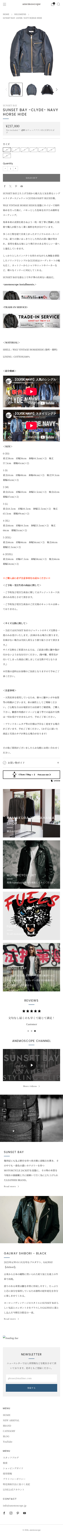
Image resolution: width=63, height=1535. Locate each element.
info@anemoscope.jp (14, 1505)
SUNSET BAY (10, 105)
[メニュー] (4, 4)
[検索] (58, 4)
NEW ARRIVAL (11, 1420)
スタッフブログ (11, 1457)
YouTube (7, 1441)
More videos (30, 1086)
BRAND (7, 1425)
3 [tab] (35, 1031)
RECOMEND (20, 14)
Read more (10, 1186)
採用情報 (7, 1473)
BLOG (6, 1436)
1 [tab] (28, 1031)
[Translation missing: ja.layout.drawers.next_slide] (56, 89)
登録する (31, 1387)
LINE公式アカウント (13, 1489)
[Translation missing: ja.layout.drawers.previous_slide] (7, 89)
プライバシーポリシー (14, 1478)
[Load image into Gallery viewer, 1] (15, 89)
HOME (6, 14)
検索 (5, 1462)
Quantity (8, 163)
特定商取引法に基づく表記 (16, 1484)
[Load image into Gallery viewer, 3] (47, 89)
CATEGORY (9, 1431)
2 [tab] (31, 1031)
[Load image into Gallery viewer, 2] (31, 89)
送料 (23, 130)
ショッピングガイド (13, 1468)
